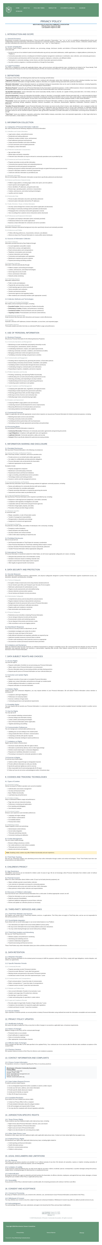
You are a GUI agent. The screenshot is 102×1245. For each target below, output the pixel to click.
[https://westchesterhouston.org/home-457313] (8, 10)
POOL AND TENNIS (39, 8)
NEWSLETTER (52, 8)
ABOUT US (27, 8)
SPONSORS (19, 11)
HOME (17, 8)
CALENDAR (82, 8)
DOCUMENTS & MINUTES (68, 8)
